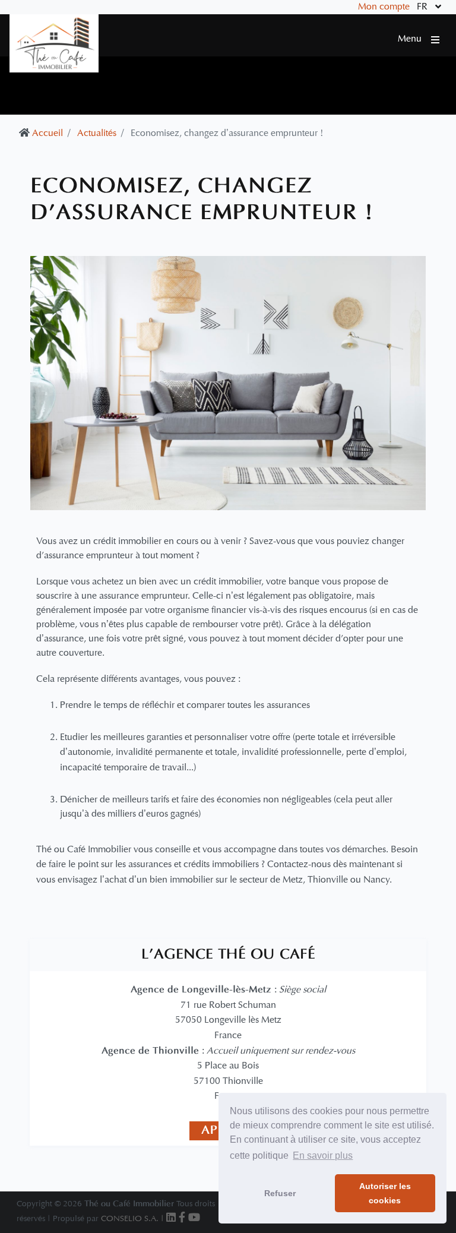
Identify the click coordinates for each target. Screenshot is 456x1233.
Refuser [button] (280, 1193)
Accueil (47, 133)
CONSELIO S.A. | (133, 1219)
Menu (414, 39)
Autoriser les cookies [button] (385, 1193)
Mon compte (384, 7)
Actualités (96, 133)
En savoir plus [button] (323, 1155)
